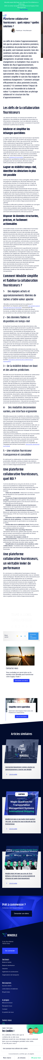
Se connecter (10, 951)
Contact (4, 1009)
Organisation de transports (10, 975)
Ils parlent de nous (8, 1012)
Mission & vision (7, 1002)
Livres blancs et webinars (10, 989)
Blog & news (6, 992)
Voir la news (24, 9)
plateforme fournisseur (16, 157)
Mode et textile (6, 962)
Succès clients (6, 985)
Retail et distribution (8, 965)
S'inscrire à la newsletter (33, 636)
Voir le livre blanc (21, 716)
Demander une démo (21, 680)
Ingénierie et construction (10, 971)
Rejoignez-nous (7, 1006)
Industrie (5, 968)
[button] (38, 16)
